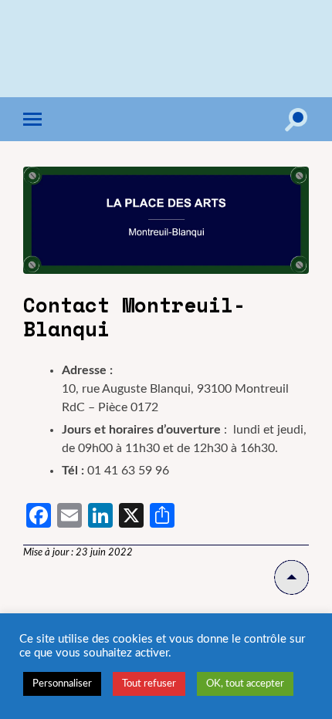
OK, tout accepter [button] (245, 684)
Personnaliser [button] (62, 684)
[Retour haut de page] (291, 591)
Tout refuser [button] (149, 684)
